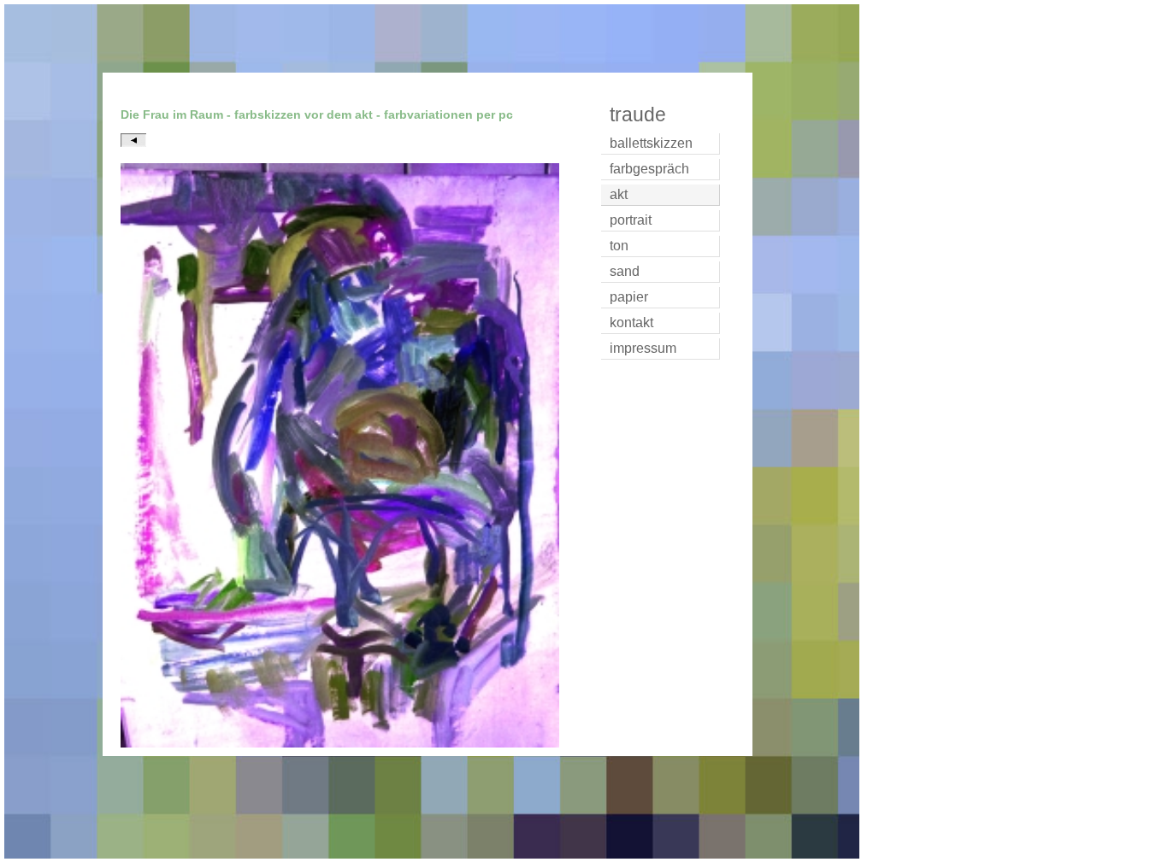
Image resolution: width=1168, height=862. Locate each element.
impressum (643, 348)
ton (619, 245)
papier (629, 297)
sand (625, 271)
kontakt (631, 322)
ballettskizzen (651, 143)
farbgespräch (649, 168)
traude (638, 114)
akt (619, 194)
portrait (631, 220)
